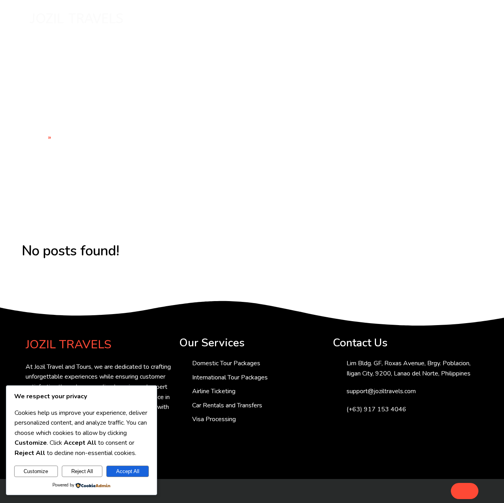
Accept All (127, 471)
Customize (36, 471)
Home (38, 137)
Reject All (82, 471)
